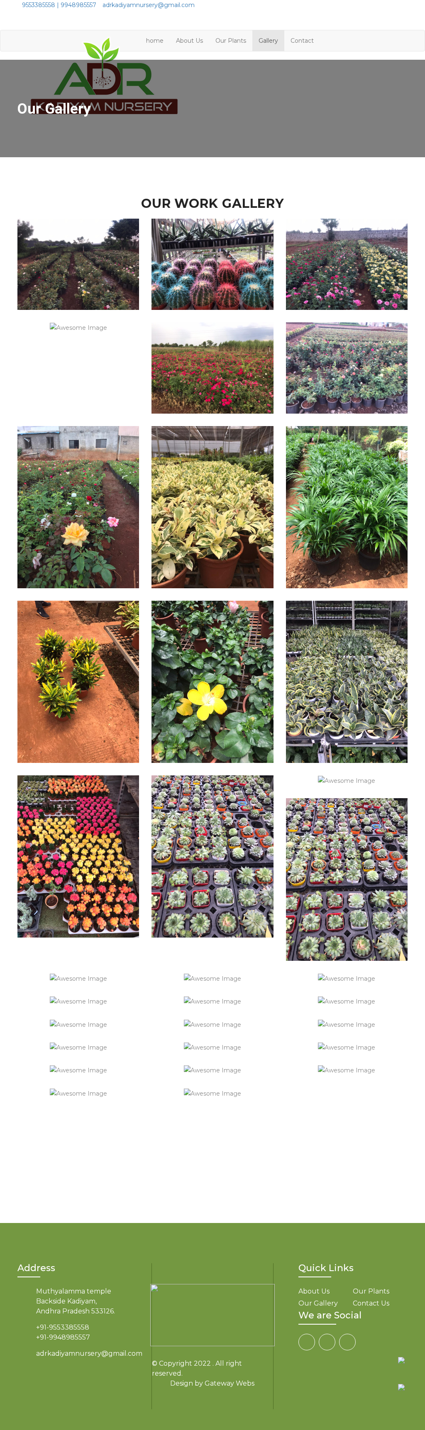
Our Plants (230, 40)
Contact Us (371, 1303)
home (155, 40)
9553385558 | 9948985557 (59, 5)
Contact (302, 40)
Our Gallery (318, 1303)
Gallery (268, 40)
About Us (189, 40)
